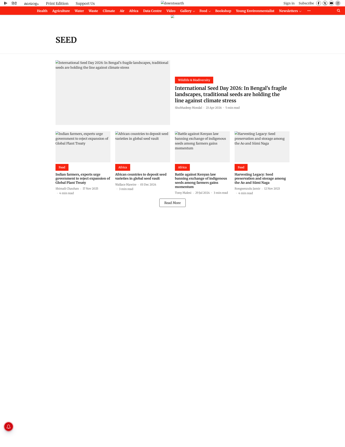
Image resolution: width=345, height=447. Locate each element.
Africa (133, 11)
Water (79, 11)
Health (42, 11)
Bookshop (223, 11)
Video (171, 11)
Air (122, 11)
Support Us (85, 3)
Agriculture (61, 11)
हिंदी (14, 3)
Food (203, 11)
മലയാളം (31, 3)
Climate (109, 11)
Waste (93, 11)
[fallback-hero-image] (113, 92)
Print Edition (57, 3)
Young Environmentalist (255, 11)
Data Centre (152, 11)
